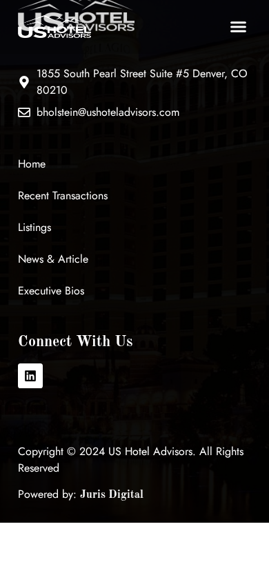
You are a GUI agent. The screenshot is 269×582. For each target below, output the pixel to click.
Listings (34, 227)
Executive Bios (51, 291)
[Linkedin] (30, 375)
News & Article (53, 259)
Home (32, 164)
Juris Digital (111, 495)
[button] (239, 27)
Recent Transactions (63, 195)
